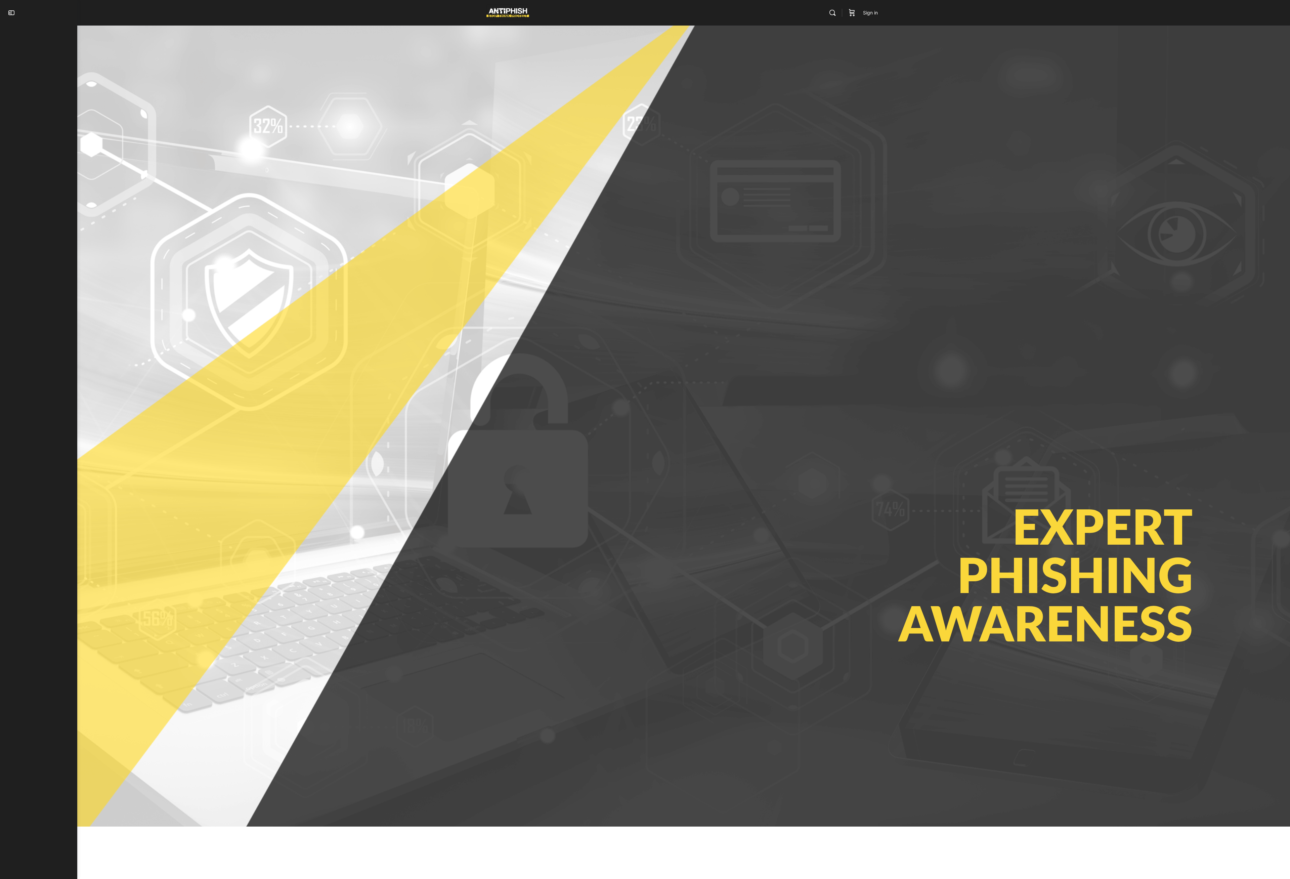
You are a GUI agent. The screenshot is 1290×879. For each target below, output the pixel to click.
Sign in (870, 12)
